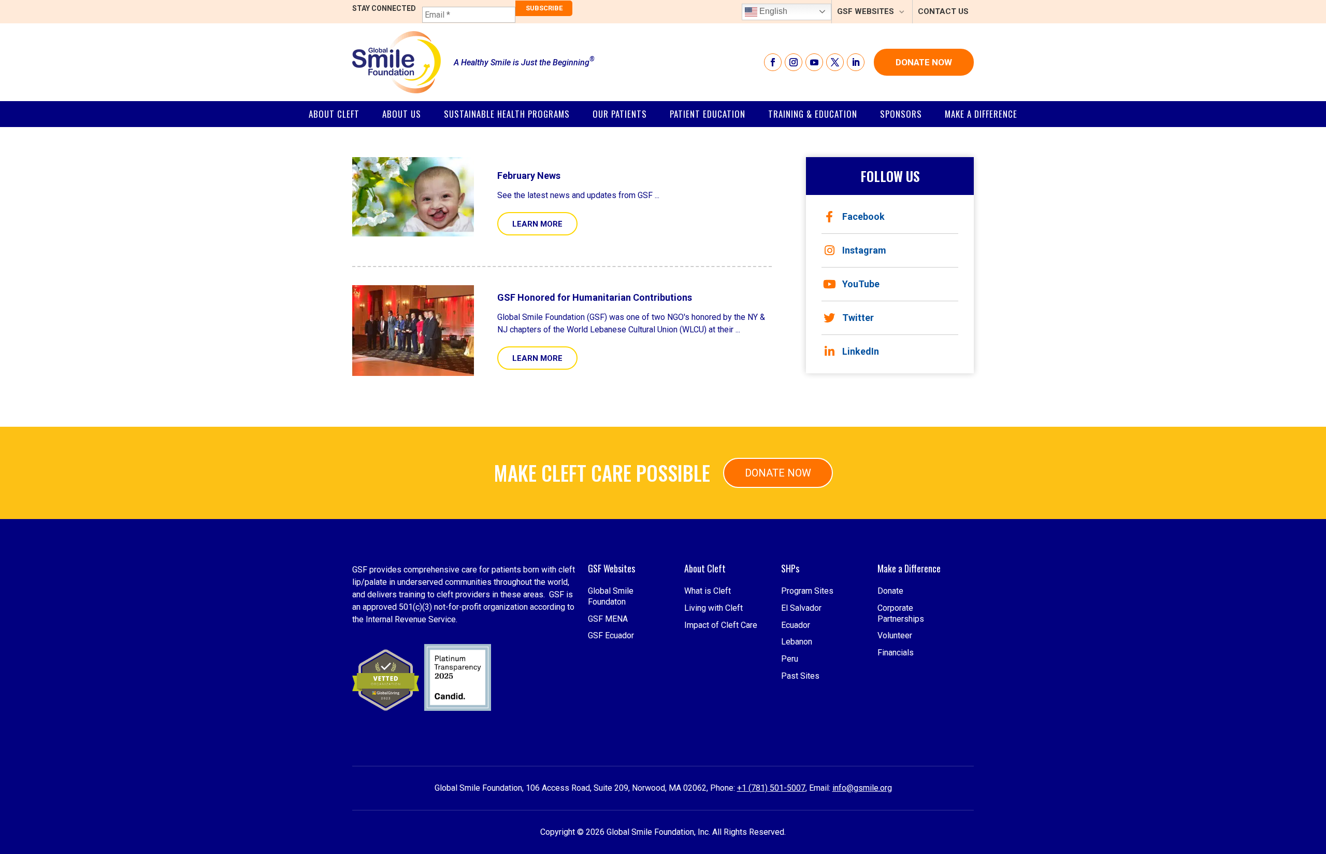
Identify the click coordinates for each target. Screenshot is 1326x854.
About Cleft (334, 113)
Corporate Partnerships (900, 613)
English (772, 11)
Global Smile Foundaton (610, 596)
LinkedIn (860, 351)
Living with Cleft (713, 608)
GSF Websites (865, 11)
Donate (890, 591)
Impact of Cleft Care (720, 625)
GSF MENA (608, 619)
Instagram (864, 250)
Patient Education (707, 113)
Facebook (863, 216)
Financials (895, 652)
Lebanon (796, 642)
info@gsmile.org (862, 788)
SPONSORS (901, 113)
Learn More (537, 224)
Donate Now (924, 62)
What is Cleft (707, 591)
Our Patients (620, 113)
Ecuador (795, 625)
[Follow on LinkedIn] (855, 62)
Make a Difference (981, 113)
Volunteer (894, 635)
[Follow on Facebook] (773, 62)
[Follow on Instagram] (793, 62)
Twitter (858, 317)
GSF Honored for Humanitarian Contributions (594, 297)
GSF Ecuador (611, 635)
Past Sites (800, 676)
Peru (789, 659)
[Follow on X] (835, 62)
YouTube (861, 283)
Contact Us (943, 11)
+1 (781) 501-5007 (771, 788)
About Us (401, 113)
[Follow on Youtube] (814, 62)
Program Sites (807, 591)
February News (528, 175)
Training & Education (812, 113)
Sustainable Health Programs (507, 113)
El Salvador (801, 608)
